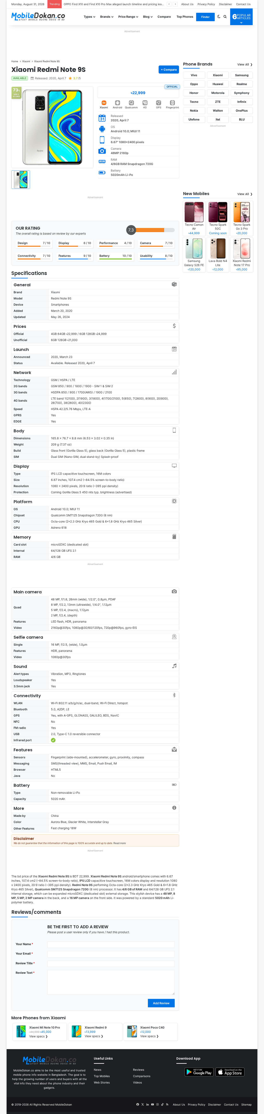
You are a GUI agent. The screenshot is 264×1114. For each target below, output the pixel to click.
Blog (146, 16)
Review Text (25, 972)
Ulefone (194, 119)
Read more (119, 843)
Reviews (138, 1069)
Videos (137, 1082)
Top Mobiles (102, 1076)
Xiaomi (104, 107)
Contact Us (243, 4)
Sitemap (246, 1104)
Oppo (194, 84)
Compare (164, 16)
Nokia (194, 110)
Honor (194, 93)
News (97, 1069)
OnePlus (242, 110)
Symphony (241, 93)
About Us (187, 4)
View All (243, 64)
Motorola (217, 93)
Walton (218, 110)
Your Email (24, 953)
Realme (242, 84)
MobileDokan (63, 1104)
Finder (205, 17)
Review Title (25, 963)
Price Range (126, 16)
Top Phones (185, 16)
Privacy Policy (206, 4)
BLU (242, 119)
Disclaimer (225, 4)
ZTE (218, 101)
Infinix (241, 101)
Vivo (194, 75)
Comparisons (141, 1076)
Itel (218, 119)
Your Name (24, 944)
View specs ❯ (38, 1036)
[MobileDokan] (38, 16)
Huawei (218, 84)
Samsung (242, 75)
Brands (105, 16)
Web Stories (102, 1082)
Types (88, 16)
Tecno (194, 101)
